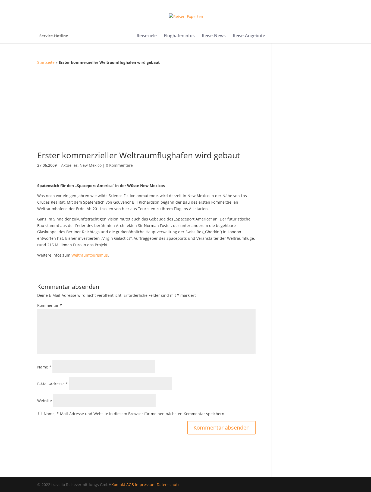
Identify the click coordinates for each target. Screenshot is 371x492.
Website (44, 400)
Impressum (145, 484)
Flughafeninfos (179, 36)
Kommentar (49, 305)
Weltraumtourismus (89, 255)
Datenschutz (168, 484)
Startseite (46, 62)
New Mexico (91, 165)
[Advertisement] (185, 106)
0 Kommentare (119, 165)
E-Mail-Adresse (52, 383)
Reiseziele (147, 36)
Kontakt (118, 484)
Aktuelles (69, 165)
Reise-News (214, 36)
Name (44, 367)
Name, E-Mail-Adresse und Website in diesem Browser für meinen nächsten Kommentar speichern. (134, 413)
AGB (130, 484)
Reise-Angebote (249, 36)
